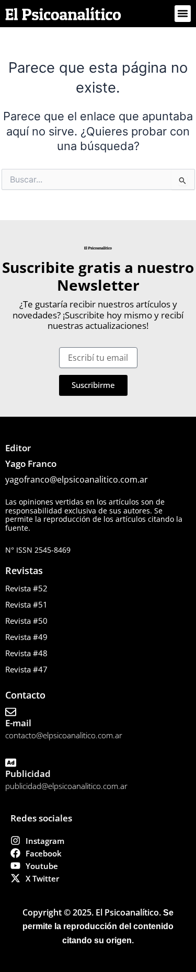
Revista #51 (26, 604)
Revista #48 (26, 653)
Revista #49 (26, 637)
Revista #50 (26, 620)
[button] (183, 13)
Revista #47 (26, 669)
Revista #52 (26, 588)
